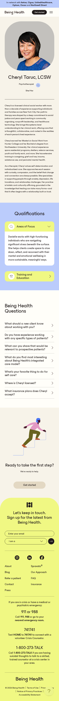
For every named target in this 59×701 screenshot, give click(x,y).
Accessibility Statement (29, 695)
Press (8, 590)
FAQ (33, 578)
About (8, 566)
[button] (29, 226)
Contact (9, 584)
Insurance (36, 584)
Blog (7, 572)
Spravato (36, 566)
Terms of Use (33, 688)
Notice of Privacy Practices (29, 691)
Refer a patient (13, 578)
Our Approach (39, 572)
